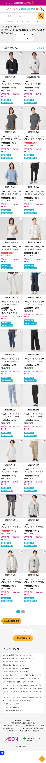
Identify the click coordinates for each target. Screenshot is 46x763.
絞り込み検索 (9, 621)
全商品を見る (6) (33, 187)
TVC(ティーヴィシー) (14, 21)
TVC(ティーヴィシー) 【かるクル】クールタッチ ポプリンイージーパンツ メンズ (34, 194)
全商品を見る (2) (33, 132)
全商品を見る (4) (10, 132)
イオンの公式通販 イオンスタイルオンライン (17, 655)
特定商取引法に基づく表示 (35, 726)
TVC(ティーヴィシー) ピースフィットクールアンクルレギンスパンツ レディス (11, 361)
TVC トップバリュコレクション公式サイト (16, 672)
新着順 (41, 48)
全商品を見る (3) (10, 77)
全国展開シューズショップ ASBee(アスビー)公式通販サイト (22, 678)
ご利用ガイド (11, 731)
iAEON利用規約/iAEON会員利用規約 (23, 723)
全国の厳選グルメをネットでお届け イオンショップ (19, 658)
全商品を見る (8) (33, 297)
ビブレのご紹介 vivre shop (11, 707)
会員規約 (28, 720)
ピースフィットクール (31, 21)
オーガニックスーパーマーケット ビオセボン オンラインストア (23, 675)
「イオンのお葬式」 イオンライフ (13, 711)
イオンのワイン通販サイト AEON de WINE (16, 668)
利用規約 (18, 720)
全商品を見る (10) (33, 77)
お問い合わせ (24, 731)
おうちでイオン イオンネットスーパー (15, 662)
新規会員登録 (22, 638)
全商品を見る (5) (10, 242)
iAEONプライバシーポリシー (12, 726)
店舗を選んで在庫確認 (28, 9)
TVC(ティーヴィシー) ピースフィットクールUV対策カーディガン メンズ (11, 83)
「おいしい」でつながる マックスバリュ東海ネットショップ (22, 697)
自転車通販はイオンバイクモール (13, 665)
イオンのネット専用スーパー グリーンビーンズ (17, 700)
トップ (3, 21)
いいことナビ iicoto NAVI (11, 704)
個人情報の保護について (11, 728)
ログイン (22, 631)
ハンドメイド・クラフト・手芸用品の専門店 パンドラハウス (22, 685)
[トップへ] (42, 759)
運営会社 (36, 731)
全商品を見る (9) (10, 187)
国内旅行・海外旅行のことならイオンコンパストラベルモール (22, 688)
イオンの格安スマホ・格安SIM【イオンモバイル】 (19, 682)
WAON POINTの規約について (33, 728)
